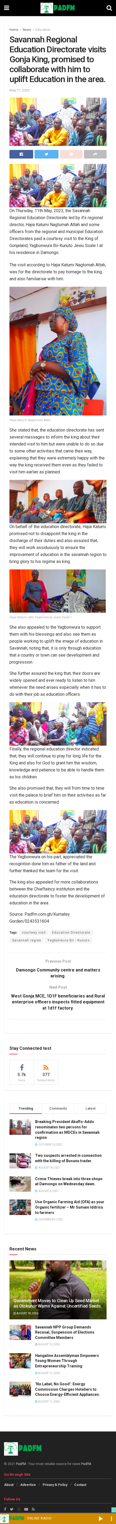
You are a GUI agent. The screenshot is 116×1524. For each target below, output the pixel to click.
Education (42, 30)
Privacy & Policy (55, 1485)
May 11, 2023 (19, 90)
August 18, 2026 (27, 1313)
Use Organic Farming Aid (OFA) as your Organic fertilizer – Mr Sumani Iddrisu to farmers (69, 1207)
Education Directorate (71, 932)
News (27, 30)
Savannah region (26, 940)
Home (13, 30)
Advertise (28, 1485)
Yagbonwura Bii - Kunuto (68, 940)
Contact (80, 1485)
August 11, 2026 (48, 1401)
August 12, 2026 (48, 1344)
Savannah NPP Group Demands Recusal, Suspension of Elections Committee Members (64, 1332)
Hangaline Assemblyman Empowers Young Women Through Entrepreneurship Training (67, 1360)
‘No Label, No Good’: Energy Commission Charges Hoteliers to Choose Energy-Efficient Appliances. (67, 1389)
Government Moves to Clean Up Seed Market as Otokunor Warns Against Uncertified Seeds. (57, 1303)
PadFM (21, 1464)
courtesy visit (34, 932)
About (8, 1485)
